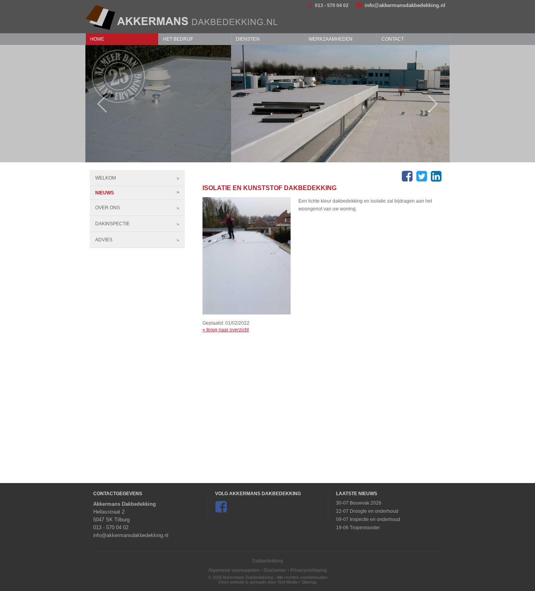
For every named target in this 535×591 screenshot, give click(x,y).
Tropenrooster (365, 527)
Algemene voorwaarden (234, 570)
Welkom (105, 178)
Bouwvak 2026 (365, 503)
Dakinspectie (112, 223)
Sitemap (309, 582)
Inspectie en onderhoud (375, 519)
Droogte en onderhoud (374, 511)
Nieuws (104, 193)
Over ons (107, 207)
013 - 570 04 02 (332, 5)
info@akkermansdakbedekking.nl (405, 5)
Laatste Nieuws (356, 493)
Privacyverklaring (308, 570)
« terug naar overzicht (225, 329)
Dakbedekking (267, 561)
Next (437, 104)
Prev (98, 104)
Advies (103, 240)
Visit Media (287, 582)
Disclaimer (275, 570)
